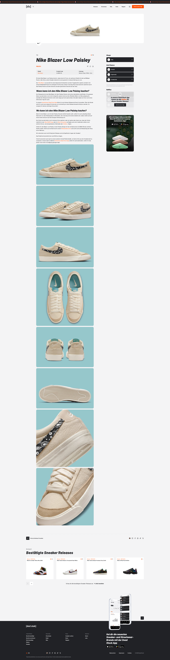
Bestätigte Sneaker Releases (49, 552)
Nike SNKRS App (48, 122)
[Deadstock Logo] (28, 6)
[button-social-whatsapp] (138, 538)
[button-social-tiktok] (140, 538)
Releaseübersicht (66, 128)
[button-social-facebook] (135, 538)
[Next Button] (31, 583)
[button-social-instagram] (132, 538)
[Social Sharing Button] (27, 538)
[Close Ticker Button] (143, 2)
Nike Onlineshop (62, 122)
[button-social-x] (143, 538)
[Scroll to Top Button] (142, 618)
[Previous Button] (27, 583)
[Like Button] (93, 66)
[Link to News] (33, 6)
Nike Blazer (41, 83)
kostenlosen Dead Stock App (49, 102)
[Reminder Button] (90, 66)
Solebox (65, 124)
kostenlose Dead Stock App (62, 140)
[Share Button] (87, 66)
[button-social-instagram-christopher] (130, 538)
